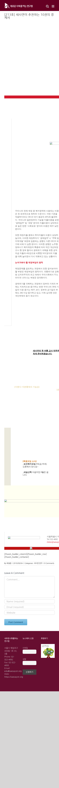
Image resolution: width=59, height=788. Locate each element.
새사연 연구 (38, 563)
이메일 (25, 648)
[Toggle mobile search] (47, 6)
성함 (24, 659)
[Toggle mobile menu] (53, 6)
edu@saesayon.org (12, 671)
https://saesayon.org (13, 677)
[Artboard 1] (48, 645)
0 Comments (49, 563)
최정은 (9, 563)
